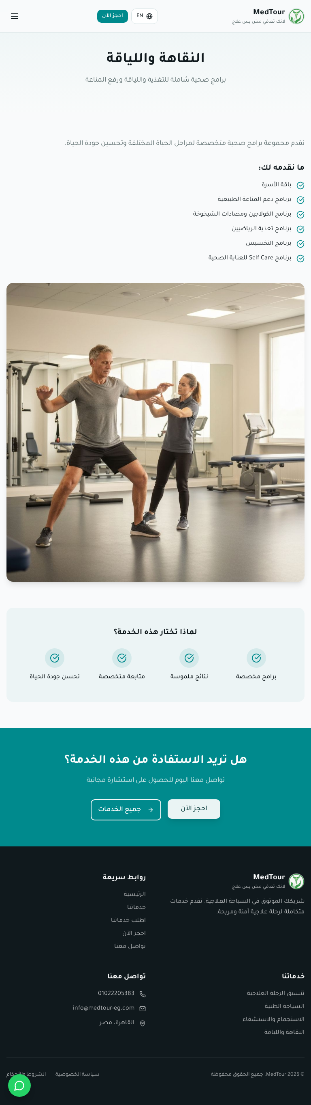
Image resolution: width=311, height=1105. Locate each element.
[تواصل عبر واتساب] (19, 1085)
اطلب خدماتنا (128, 921)
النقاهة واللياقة (284, 1033)
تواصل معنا (130, 947)
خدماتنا (136, 908)
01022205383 (116, 994)
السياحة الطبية (285, 1007)
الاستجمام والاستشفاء (274, 1020)
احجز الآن (112, 16)
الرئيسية (135, 895)
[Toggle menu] (14, 16)
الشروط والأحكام (26, 1075)
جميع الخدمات (119, 810)
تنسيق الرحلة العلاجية (276, 994)
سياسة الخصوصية (77, 1075)
